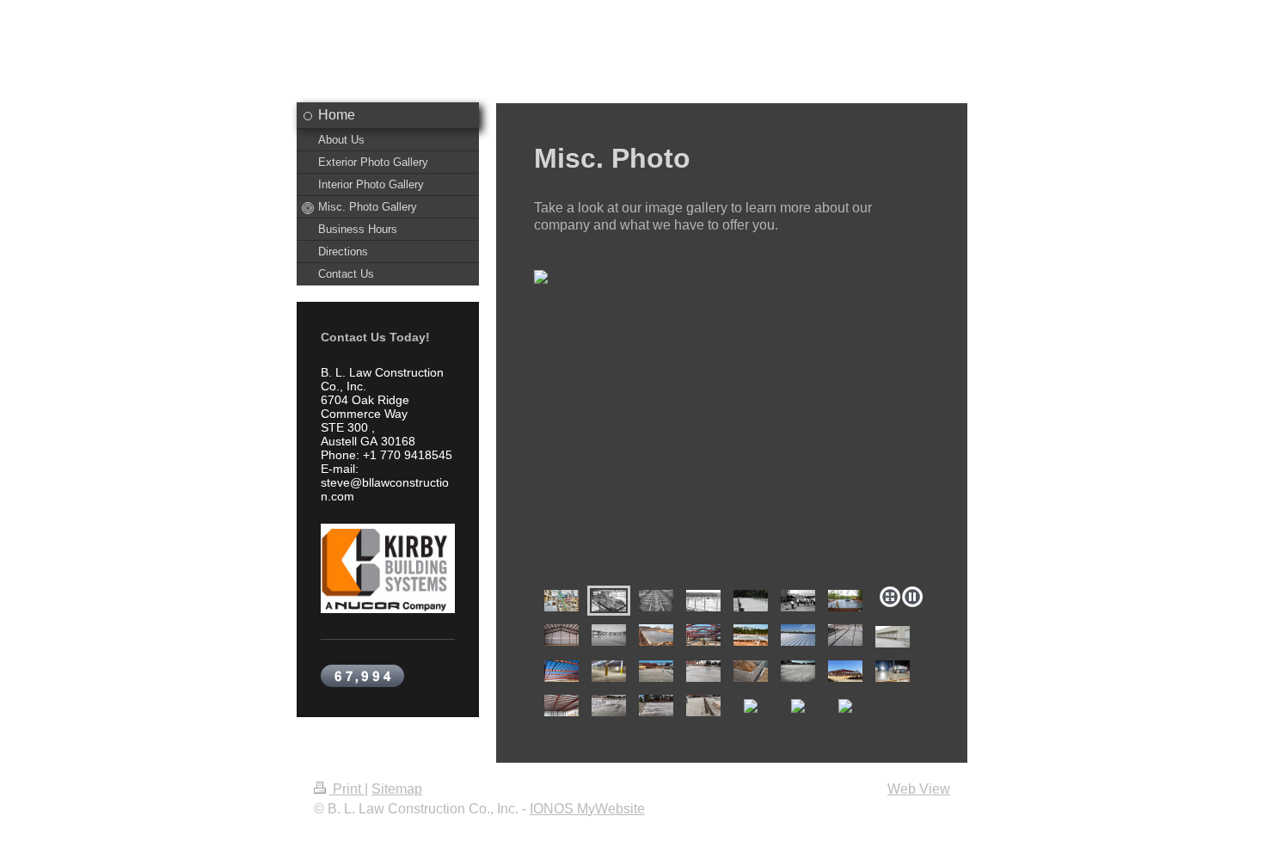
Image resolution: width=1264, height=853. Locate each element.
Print (347, 789)
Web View (918, 789)
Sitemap (396, 789)
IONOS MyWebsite (587, 808)
